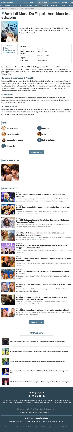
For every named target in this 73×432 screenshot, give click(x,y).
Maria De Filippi (42, 60)
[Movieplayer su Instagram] (36, 396)
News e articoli (10, 52)
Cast (6, 48)
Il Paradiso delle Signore (58, 5)
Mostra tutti (36, 322)
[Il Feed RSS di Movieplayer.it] (43, 396)
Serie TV (33, 2)
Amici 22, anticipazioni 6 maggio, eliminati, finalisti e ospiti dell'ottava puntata (43, 285)
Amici (70, 5)
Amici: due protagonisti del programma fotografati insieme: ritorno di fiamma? (43, 208)
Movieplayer (5, 8)
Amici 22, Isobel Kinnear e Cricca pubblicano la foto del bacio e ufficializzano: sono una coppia (40, 234)
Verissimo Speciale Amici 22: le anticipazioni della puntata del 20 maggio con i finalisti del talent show (41, 247)
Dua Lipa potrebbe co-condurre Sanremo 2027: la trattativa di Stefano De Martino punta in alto (39, 371)
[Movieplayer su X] (33, 396)
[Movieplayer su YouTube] (40, 396)
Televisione (42, 2)
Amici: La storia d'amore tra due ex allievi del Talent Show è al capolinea (40, 195)
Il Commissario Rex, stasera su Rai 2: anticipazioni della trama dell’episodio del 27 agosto (39, 351)
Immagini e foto (10, 50)
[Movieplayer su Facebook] (29, 396)
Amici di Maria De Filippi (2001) (26, 8)
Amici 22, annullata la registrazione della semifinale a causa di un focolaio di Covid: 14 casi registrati (41, 298)
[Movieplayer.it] (7, 2)
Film (25, 2)
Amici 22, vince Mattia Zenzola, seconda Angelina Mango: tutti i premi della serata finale (43, 260)
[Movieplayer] (36, 392)
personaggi (54, 2)
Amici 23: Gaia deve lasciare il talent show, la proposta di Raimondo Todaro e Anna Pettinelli (42, 221)
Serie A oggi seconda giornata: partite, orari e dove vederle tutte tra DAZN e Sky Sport (38, 341)
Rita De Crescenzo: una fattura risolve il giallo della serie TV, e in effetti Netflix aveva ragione (40, 382)
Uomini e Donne (28, 5)
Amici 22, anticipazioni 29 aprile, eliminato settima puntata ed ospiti (42, 310)
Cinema (64, 2)
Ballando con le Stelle (42, 5)
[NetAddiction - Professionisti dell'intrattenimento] (41, 418)
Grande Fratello (17, 5)
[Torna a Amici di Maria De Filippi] (2, 13)
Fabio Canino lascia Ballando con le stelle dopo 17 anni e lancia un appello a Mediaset (37, 361)
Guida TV (7, 5)
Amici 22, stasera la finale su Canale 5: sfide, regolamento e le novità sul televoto (43, 272)
